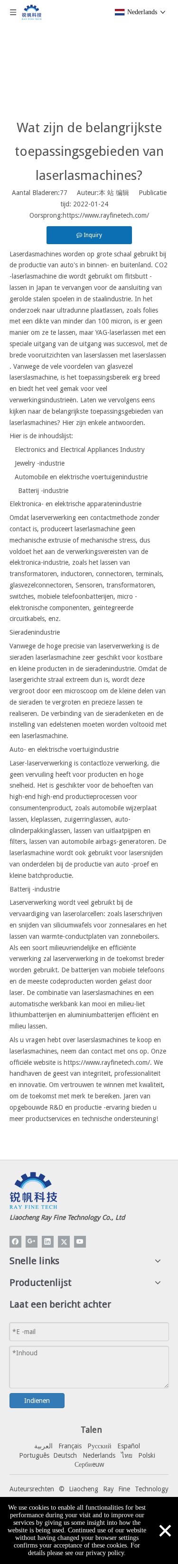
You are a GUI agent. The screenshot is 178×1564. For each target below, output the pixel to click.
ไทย (126, 1455)
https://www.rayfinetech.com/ (106, 215)
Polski (146, 1455)
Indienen (37, 1400)
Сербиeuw (89, 1464)
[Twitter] (64, 1242)
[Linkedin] (48, 1242)
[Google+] (31, 1242)
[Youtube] (80, 1242)
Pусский (99, 1446)
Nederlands (99, 1455)
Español (128, 1446)
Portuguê (33, 1455)
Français (70, 1446)
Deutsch (65, 1455)
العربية (43, 1446)
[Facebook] (15, 1242)
